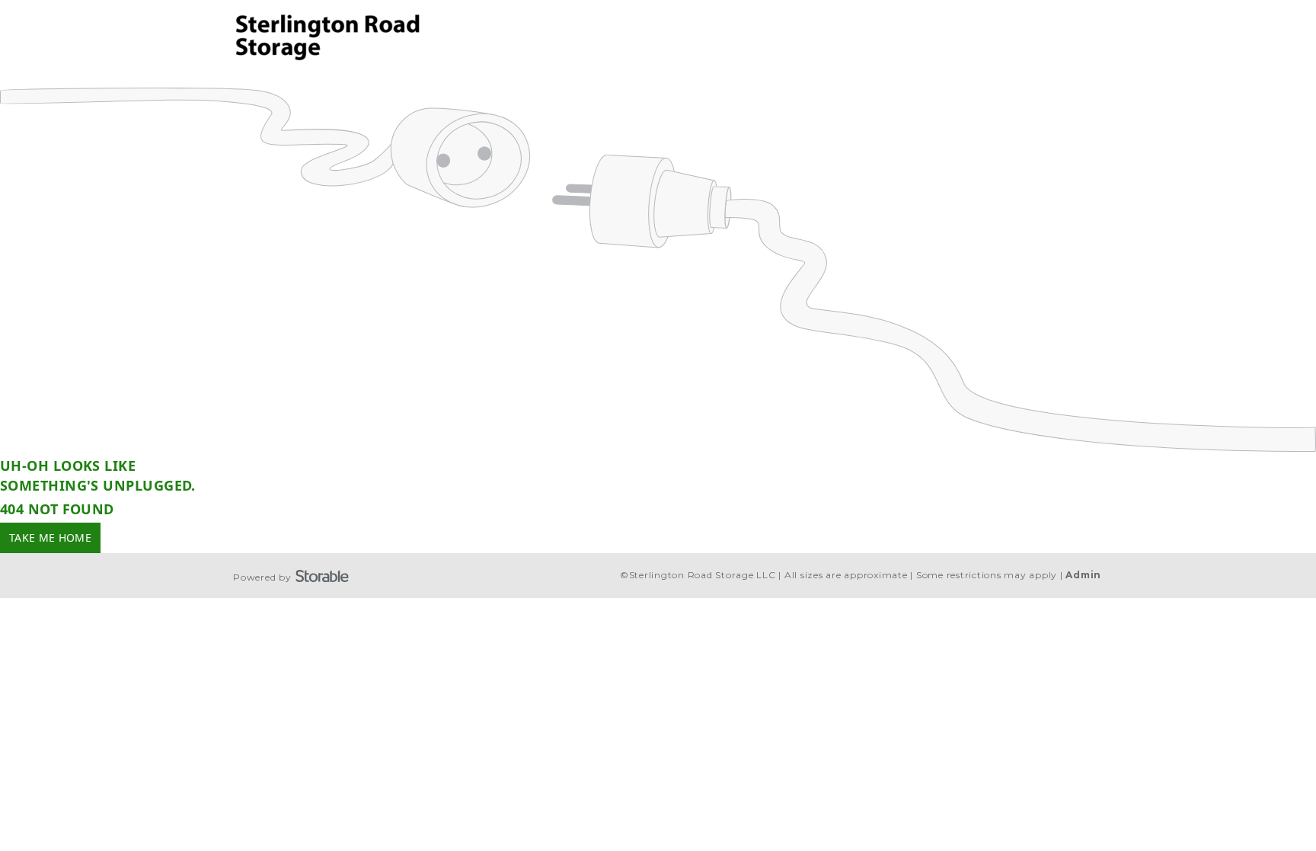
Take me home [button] (50, 537)
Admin (1083, 575)
